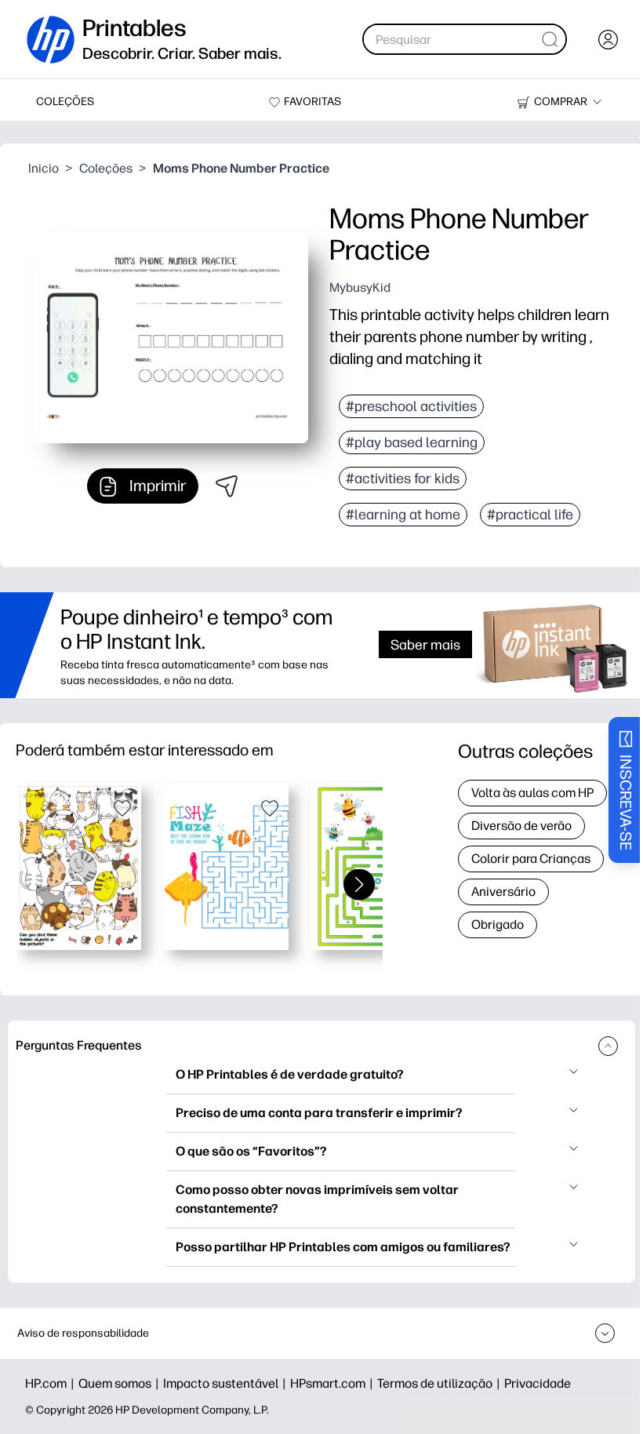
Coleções (106, 168)
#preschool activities (411, 406)
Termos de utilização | (440, 1383)
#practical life (530, 514)
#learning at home (403, 514)
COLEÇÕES (65, 101)
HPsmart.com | (333, 1383)
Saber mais (425, 644)
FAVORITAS (312, 101)
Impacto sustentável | (226, 1383)
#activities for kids (403, 478)
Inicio (43, 168)
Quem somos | (120, 1383)
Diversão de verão (521, 825)
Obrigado (497, 924)
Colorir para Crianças (530, 858)
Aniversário (503, 891)
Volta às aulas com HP (532, 792)
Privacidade (537, 1383)
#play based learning (412, 442)
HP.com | (51, 1383)
